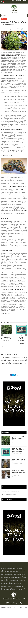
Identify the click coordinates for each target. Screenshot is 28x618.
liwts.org (24, 567)
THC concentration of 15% (16, 186)
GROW (12, 600)
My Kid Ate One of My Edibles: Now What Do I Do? (18, 472)
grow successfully (21, 210)
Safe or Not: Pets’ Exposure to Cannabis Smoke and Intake (17, 450)
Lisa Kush (5, 29)
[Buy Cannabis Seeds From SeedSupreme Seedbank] (14, 382)
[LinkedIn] (15, 375)
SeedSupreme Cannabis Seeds (10, 491)
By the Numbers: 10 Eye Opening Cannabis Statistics (6, 337)
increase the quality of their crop (11, 55)
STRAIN (23, 598)
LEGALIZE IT (5, 600)
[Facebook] (11, 375)
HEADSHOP (18, 600)
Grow (10, 346)
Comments (6, 341)
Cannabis (4, 18)
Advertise (6, 598)
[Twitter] (13, 375)
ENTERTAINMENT (15, 598)
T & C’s (24, 600)
